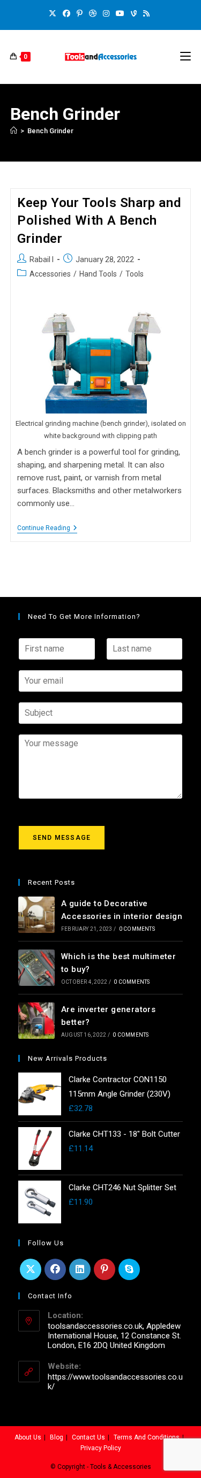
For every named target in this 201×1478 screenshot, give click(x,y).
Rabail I (41, 259)
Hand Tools (98, 274)
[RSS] (146, 13)
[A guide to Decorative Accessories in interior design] (36, 915)
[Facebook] (66, 13)
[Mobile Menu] (185, 56)
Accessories (50, 274)
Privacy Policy (100, 1448)
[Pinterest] (79, 13)
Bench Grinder (50, 131)
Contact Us (88, 1437)
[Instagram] (106, 13)
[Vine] (134, 13)
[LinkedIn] (80, 1269)
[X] (54, 13)
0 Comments (137, 929)
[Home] (13, 131)
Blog (56, 1437)
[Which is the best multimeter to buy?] (36, 967)
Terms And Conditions (147, 1437)
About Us (27, 1437)
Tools (134, 274)
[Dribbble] (93, 13)
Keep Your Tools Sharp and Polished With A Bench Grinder (99, 220)
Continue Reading (47, 528)
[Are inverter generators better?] (36, 1020)
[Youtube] (120, 13)
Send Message (62, 837)
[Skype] (129, 1269)
